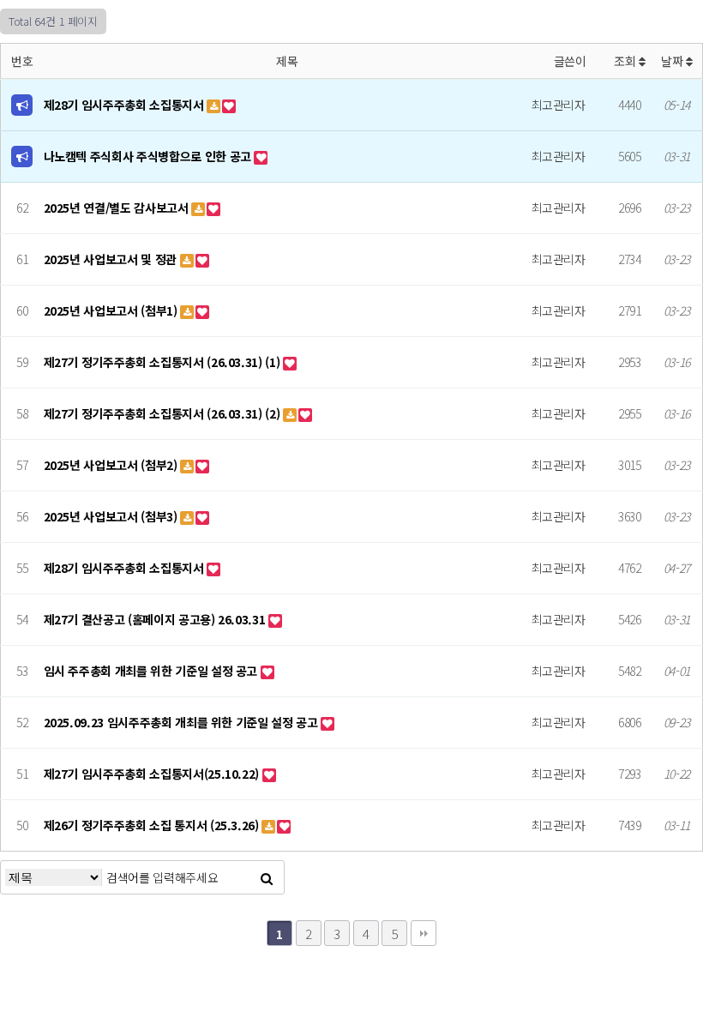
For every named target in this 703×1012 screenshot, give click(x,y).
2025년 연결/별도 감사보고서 (118, 207)
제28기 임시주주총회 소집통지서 (125, 104)
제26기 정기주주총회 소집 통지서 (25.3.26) (153, 825)
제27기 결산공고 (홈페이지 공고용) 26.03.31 (156, 619)
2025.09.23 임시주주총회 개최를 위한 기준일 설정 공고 (182, 722)
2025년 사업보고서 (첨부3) (112, 516)
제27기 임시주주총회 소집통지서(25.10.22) (153, 773)
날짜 (673, 60)
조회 (626, 60)
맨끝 (423, 933)
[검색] (266, 877)
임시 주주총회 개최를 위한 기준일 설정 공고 (152, 670)
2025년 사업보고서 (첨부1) (112, 310)
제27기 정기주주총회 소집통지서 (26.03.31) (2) (163, 413)
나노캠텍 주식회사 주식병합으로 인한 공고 (149, 156)
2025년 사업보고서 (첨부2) (112, 464)
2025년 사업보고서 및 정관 (112, 259)
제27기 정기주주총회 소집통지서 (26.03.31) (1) (163, 361)
